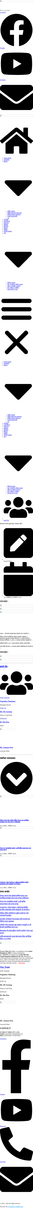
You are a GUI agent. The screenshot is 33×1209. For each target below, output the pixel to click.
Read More (22, 963)
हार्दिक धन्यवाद (11, 211)
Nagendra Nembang (7, 701)
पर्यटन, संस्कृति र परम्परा (13, 286)
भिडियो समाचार (11, 283)
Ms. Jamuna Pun (6, 747)
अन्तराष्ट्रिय (7, 221)
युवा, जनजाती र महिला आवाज (15, 284)
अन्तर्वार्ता (6, 219)
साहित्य (5, 229)
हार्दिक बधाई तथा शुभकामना (14, 213)
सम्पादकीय (6, 160)
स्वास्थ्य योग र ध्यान (12, 289)
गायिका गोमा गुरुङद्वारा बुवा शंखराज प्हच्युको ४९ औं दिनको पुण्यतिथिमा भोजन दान (15, 926)
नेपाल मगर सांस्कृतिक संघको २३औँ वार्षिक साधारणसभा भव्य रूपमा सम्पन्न (12, 902)
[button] (16, 326)
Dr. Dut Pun (4, 722)
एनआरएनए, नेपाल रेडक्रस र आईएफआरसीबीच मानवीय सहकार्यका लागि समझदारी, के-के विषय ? (14, 883)
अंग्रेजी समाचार (8, 231)
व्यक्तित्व (6, 224)
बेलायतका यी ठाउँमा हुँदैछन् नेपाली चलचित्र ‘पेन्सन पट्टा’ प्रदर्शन (16, 931)
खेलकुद (6, 228)
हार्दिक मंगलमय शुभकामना (14, 214)
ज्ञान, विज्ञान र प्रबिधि (13, 288)
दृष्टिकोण (6, 226)
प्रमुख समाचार (7, 158)
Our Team (5, 967)
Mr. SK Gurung (6, 712)
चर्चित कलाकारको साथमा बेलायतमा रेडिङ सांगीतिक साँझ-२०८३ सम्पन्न (15, 937)
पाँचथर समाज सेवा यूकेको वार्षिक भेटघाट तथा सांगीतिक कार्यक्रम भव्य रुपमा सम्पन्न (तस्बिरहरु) (14, 821)
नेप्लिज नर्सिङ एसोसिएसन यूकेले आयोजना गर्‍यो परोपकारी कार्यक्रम (14, 914)
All (8, 218)
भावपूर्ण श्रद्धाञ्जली (12, 216)
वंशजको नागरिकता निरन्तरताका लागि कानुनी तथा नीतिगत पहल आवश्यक (15, 920)
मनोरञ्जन (6, 223)
